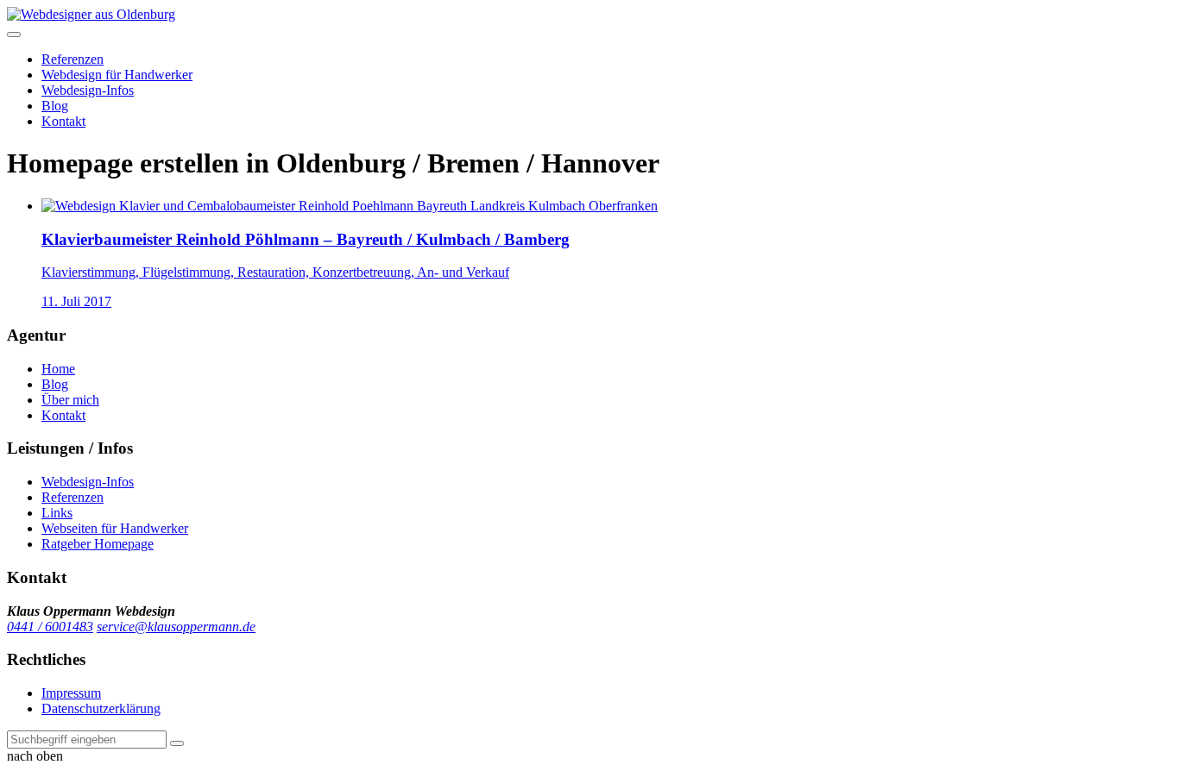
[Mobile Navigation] (14, 34)
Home (58, 368)
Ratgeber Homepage (97, 543)
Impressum (71, 693)
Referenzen (72, 59)
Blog (54, 105)
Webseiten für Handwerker (114, 528)
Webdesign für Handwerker (116, 74)
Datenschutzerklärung (101, 708)
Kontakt (63, 121)
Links (57, 512)
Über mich (70, 399)
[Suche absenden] (177, 743)
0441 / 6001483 (50, 626)
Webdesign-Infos (87, 90)
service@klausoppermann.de (176, 626)
